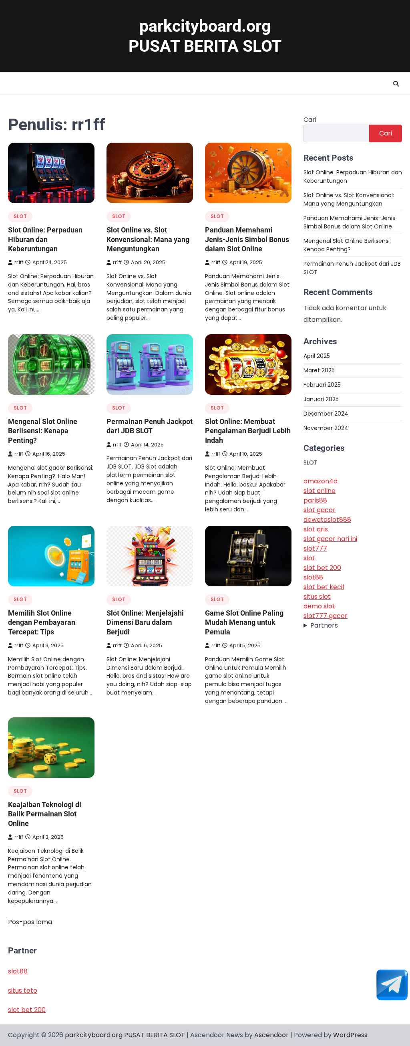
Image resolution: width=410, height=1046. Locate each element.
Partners (324, 625)
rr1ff (18, 262)
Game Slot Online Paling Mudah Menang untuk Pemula (244, 622)
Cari (309, 119)
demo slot (319, 606)
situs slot (317, 596)
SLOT (20, 216)
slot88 (313, 577)
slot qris (315, 529)
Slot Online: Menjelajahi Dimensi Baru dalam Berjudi (145, 622)
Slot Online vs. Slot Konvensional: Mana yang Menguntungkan (148, 239)
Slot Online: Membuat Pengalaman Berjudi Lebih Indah (248, 430)
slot (309, 558)
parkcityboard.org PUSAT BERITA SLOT (125, 1035)
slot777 (315, 548)
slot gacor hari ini (330, 538)
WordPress (350, 1035)
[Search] (396, 84)
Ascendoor (271, 1035)
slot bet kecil (323, 587)
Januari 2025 (321, 399)
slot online (319, 490)
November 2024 (325, 428)
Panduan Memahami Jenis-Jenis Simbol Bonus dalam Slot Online (247, 239)
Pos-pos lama (30, 922)
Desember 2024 (325, 414)
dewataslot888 (327, 519)
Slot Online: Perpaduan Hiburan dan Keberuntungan (45, 239)
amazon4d (320, 481)
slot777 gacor (325, 615)
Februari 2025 (322, 385)
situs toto (22, 990)
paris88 (315, 500)
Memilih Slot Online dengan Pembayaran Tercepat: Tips (41, 622)
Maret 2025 (319, 370)
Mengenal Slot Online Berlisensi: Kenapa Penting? (42, 430)
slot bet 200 (322, 567)
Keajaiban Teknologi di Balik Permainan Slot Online (44, 814)
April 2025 (316, 356)
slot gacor (319, 510)
